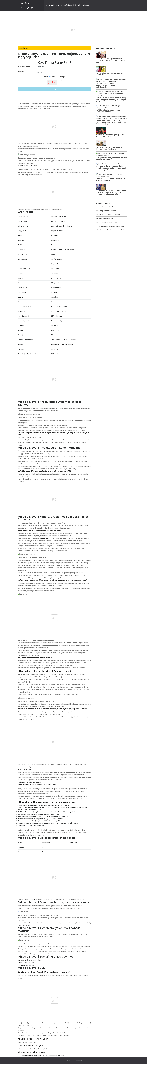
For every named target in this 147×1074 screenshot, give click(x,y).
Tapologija (34, 900)
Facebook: (21, 965)
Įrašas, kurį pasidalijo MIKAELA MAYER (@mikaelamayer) (37, 784)
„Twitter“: (21, 963)
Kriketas (86, 5)
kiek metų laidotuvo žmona (106, 211)
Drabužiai (71, 344)
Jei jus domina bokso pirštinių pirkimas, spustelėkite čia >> (39, 531)
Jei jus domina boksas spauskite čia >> (35, 658)
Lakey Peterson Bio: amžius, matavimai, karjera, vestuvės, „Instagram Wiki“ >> (54, 580)
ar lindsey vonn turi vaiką (27, 166)
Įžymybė (78, 5)
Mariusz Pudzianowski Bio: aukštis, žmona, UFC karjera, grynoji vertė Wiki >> (52, 709)
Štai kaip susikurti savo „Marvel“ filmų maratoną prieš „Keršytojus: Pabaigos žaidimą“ (111, 99)
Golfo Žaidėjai (69, 5)
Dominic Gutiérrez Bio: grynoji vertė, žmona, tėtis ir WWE (110, 136)
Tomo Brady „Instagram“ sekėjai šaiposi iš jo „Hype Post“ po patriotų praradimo (110, 60)
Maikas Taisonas (46, 538)
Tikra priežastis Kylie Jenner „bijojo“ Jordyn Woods (110, 74)
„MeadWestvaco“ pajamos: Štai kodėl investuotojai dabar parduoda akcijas (111, 169)
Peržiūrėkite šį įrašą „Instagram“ (29, 782)
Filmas (54, 77)
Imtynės (59, 5)
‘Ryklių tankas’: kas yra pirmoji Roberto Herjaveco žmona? (111, 159)
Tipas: (47, 77)
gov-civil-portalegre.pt (73, 1060)
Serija (62, 77)
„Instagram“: (22, 960)
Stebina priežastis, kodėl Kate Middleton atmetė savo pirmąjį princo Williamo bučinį (111, 122)
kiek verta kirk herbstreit (105, 218)
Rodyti (54, 89)
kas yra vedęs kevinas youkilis (107, 222)
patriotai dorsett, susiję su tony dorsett (110, 226)
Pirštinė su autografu (59, 344)
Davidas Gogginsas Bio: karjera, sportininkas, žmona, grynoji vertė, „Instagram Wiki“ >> (54, 433)
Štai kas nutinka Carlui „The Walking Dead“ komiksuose (110, 179)
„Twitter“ (64, 340)
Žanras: (21, 72)
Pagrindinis (50, 5)
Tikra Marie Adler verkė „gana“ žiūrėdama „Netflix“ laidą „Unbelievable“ (108, 85)
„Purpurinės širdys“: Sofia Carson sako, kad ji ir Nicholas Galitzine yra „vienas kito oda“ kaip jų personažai (111, 192)
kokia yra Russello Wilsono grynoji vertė (110, 230)
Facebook (72, 340)
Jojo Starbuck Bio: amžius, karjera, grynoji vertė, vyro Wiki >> (45, 471)
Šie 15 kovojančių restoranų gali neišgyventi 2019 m (108, 111)
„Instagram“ (55, 340)
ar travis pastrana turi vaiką (106, 207)
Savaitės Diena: (24, 66)
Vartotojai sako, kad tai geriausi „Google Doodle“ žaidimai (109, 148)
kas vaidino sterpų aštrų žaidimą (108, 214)
